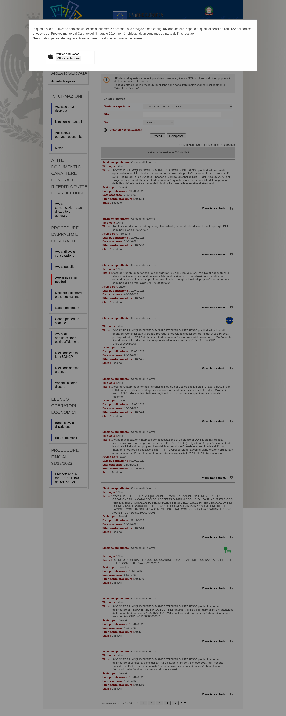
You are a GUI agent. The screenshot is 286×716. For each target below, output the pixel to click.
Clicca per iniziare (68, 58)
